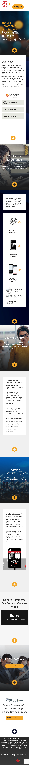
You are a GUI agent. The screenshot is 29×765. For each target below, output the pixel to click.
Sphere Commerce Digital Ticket (17, 740)
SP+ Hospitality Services (20, 744)
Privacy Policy (19, 754)
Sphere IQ (13, 742)
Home (11, 739)
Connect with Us (17, 749)
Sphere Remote (5, 742)
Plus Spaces (16, 747)
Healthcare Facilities (7, 744)
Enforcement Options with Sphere (11, 745)
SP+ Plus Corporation (10, 754)
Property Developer (22, 742)
